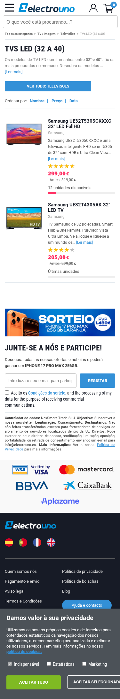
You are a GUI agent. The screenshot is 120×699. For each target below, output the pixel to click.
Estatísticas (63, 664)
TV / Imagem (46, 33)
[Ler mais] (56, 159)
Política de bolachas (80, 581)
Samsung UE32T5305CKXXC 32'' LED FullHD (79, 123)
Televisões (67, 33)
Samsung (56, 133)
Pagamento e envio (22, 581)
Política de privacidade (82, 571)
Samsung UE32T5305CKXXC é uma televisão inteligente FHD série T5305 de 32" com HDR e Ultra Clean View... (80, 149)
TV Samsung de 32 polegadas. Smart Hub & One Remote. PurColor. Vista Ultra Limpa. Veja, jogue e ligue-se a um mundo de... (80, 233)
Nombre (37, 100)
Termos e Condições (23, 601)
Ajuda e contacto (87, 605)
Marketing (97, 664)
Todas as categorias (19, 33)
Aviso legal (14, 591)
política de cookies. (24, 651)
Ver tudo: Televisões (48, 86)
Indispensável (26, 664)
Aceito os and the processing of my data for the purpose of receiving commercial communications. (58, 399)
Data (73, 100)
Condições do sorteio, (47, 393)
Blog (66, 591)
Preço (57, 100)
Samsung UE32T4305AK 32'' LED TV (79, 207)
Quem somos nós (21, 571)
